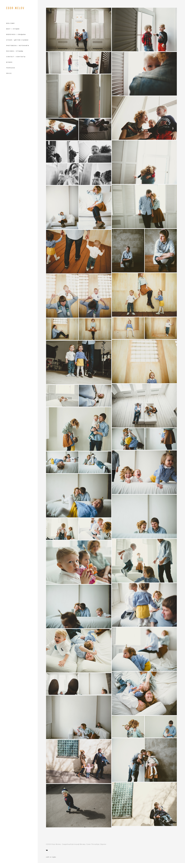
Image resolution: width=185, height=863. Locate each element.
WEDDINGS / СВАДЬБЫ (16, 34)
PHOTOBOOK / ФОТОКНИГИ (17, 45)
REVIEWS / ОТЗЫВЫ (14, 51)
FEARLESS (10, 67)
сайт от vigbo (51, 857)
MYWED (9, 62)
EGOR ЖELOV (15, 8)
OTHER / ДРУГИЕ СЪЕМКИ (17, 40)
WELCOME (10, 23)
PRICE (9, 73)
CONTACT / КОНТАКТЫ (16, 56)
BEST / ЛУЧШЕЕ (13, 29)
